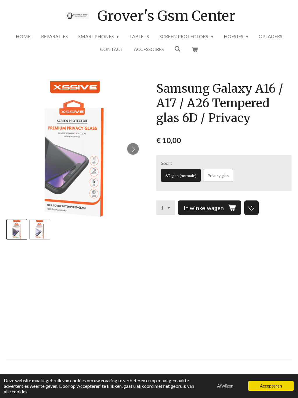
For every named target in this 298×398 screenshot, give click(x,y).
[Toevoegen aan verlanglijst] (251, 207)
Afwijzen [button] (225, 385)
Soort (166, 163)
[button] (16, 229)
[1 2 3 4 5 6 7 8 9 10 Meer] (165, 207)
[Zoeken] (178, 48)
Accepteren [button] (271, 385)
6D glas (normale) (180, 175)
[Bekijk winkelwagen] (195, 49)
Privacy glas (218, 175)
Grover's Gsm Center (166, 15)
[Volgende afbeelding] (133, 149)
